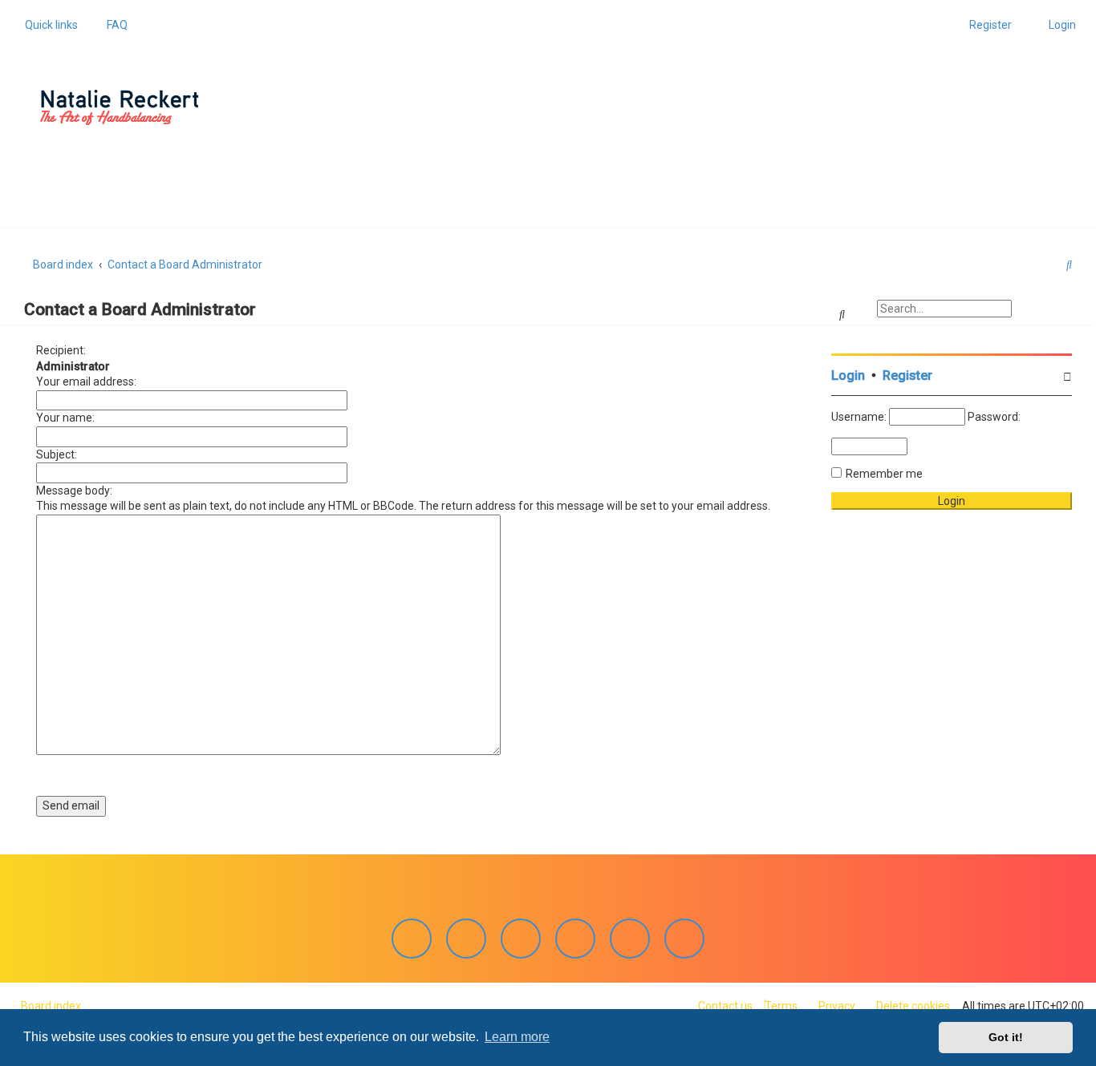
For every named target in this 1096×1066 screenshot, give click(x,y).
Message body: (74, 490)
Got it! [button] (1005, 1037)
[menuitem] (113, 24)
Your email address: (86, 381)
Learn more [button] (517, 1037)
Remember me (884, 473)
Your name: (65, 417)
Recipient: (61, 350)
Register (907, 375)
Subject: (56, 454)
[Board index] (119, 107)
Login (848, 375)
